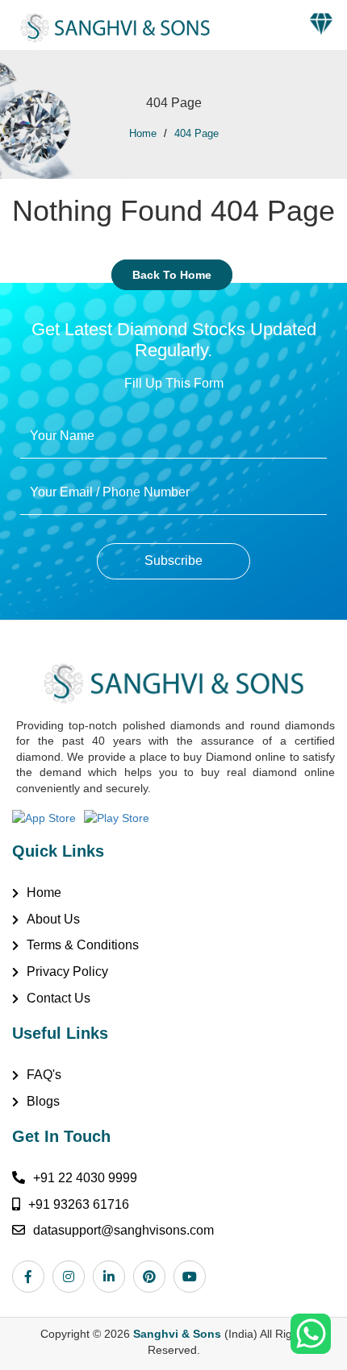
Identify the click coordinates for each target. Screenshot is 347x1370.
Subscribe (173, 560)
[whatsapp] (311, 1332)
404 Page (196, 133)
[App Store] (48, 816)
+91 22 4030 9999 (85, 1178)
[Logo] (109, 23)
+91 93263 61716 (78, 1204)
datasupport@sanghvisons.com (123, 1230)
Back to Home (171, 274)
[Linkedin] (113, 1276)
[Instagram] (72, 1276)
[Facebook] (32, 1276)
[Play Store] (120, 816)
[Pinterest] (153, 1276)
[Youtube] (194, 1276)
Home (143, 133)
